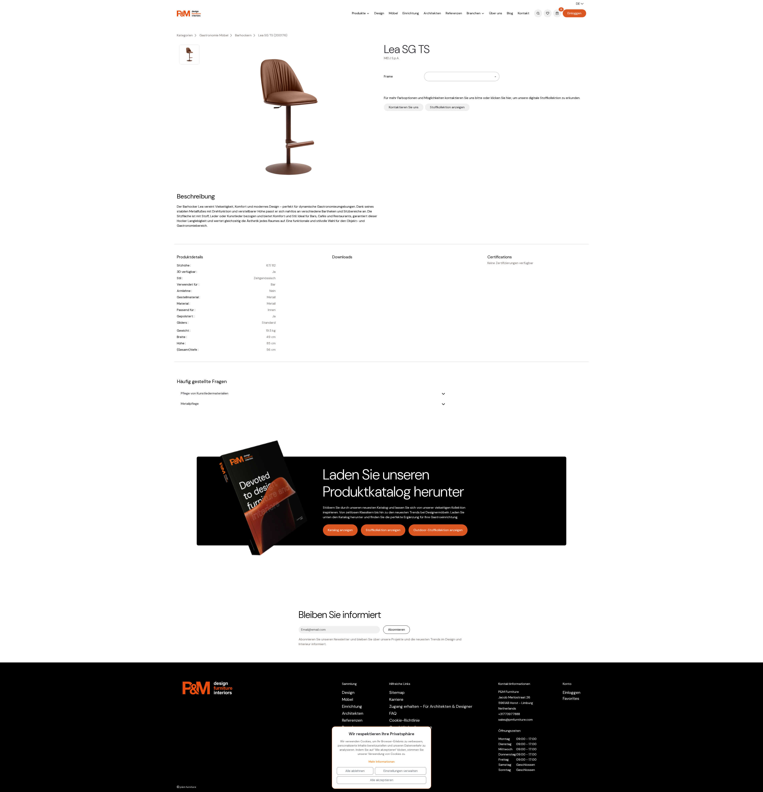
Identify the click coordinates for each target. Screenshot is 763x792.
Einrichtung (411, 13)
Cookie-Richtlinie (404, 720)
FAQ (393, 713)
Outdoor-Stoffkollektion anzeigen (438, 530)
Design (379, 13)
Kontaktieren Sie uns (403, 107)
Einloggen (574, 13)
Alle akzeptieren (381, 780)
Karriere (396, 699)
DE (578, 4)
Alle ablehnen (355, 771)
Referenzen (454, 13)
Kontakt (523, 13)
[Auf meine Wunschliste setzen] (435, 49)
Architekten (432, 13)
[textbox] (427, 76)
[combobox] (462, 76)
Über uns (495, 13)
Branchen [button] (474, 13)
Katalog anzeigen (340, 530)
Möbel (393, 13)
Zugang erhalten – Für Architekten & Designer (430, 706)
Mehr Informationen (382, 761)
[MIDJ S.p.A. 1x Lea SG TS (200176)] (288, 117)
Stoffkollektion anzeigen (447, 107)
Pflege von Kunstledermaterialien (204, 393)
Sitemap (397, 692)
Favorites (571, 698)
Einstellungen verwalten (400, 771)
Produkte (359, 13)
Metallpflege (190, 404)
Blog (510, 13)
